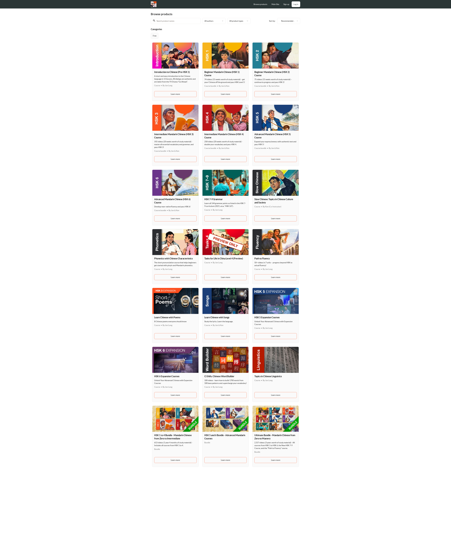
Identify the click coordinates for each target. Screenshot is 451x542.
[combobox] (214, 21)
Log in (296, 4)
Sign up (286, 4)
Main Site (275, 4)
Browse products (260, 4)
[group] (216, 36)
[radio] (154, 36)
